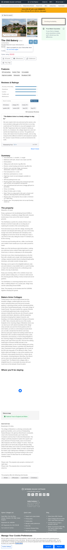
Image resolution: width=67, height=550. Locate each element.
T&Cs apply (43, 11)
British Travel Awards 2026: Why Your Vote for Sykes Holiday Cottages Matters (56, 528)
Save (31, 42)
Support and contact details (32, 516)
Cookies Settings (6, 546)
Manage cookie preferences (32, 523)
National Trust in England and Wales (16, 416)
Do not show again (12, 49)
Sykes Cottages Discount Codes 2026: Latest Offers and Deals (56, 519)
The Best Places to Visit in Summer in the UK (54, 523)
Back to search (8, 15)
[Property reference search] (20, 6)
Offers (46, 5)
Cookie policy (28, 521)
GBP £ (51, 2)
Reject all (59, 546)
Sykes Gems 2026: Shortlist (55, 516)
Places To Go (39, 5)
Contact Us (44, 2)
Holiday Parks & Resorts (28, 5)
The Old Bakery (9, 40)
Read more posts (52, 532)
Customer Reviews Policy (32, 528)
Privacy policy (29, 518)
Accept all (48, 546)
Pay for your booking (30, 530)
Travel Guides (61, 5)
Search (35, 101)
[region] (33, 541)
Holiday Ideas (53, 5)
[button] (4, 27)
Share (35, 42)
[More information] (63, 29)
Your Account (60, 2)
